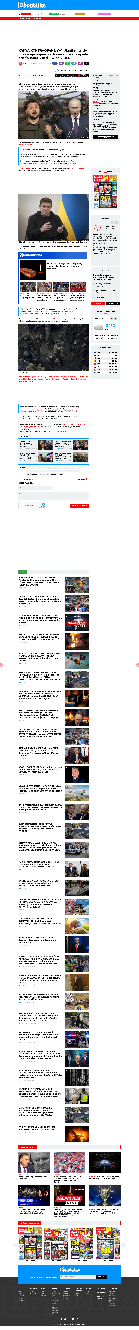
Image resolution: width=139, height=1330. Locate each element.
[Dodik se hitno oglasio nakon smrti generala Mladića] (34, 1162)
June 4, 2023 (65, 314)
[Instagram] (80, 63)
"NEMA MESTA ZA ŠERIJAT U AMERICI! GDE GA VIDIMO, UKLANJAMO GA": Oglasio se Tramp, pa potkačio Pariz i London (38, 751)
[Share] (66, 578)
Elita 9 (77, 1293)
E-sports (55, 1310)
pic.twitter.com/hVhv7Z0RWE (31, 411)
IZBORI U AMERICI (25, 18)
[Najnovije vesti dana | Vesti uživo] (54, 14)
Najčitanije (113, 76)
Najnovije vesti (27, 1147)
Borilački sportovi (55, 1301)
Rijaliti (65, 1293)
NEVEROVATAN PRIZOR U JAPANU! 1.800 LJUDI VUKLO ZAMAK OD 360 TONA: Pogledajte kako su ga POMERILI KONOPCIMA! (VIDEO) (40, 903)
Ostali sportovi (55, 1306)
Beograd (21, 1293)
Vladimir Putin (44, 474)
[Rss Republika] (69, 1319)
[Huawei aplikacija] (83, 76)
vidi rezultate (113, 303)
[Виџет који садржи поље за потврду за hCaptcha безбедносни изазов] (32, 505)
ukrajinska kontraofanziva (53, 468)
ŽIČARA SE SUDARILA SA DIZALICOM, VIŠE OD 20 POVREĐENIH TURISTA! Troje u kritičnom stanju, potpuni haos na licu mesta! (40, 619)
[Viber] (61, 63)
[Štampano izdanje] (30, 1243)
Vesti (34, 14)
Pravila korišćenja (111, 1294)
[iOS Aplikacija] (71, 76)
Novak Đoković (24, 293)
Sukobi (41, 18)
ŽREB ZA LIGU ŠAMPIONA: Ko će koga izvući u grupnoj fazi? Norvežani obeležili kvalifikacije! (104, 1211)
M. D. (30, 64)
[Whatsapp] (67, 63)
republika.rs (67, 1324)
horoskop (105, 218)
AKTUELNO (50, 261)
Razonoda (66, 1298)
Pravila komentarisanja (113, 1297)
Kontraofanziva (70, 468)
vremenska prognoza (105, 312)
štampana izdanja (31, 1223)
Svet (88, 14)
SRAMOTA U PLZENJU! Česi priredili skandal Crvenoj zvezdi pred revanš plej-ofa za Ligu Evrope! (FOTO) (77, 298)
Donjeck (53, 474)
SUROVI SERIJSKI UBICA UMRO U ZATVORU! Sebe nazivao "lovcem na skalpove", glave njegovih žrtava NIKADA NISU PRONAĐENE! (40, 1074)
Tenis (54, 1298)
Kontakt (111, 1300)
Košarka (55, 1297)
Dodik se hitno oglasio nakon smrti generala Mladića (104, 84)
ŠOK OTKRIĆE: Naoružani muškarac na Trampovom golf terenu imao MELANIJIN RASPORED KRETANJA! (38, 864)
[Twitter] (86, 63)
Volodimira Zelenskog (77, 168)
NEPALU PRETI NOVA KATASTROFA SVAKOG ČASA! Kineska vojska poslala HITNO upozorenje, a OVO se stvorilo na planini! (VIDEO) (39, 600)
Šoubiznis (57, 1207)
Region (35, 18)
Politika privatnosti (112, 1304)
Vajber (36, 427)
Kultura (65, 1297)
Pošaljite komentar (79, 506)
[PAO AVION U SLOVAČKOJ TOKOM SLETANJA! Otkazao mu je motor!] (77, 1134)
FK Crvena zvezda (75, 293)
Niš (96, 319)
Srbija (20, 1292)
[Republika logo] (32, 5)
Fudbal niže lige (56, 1294)
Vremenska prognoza (22, 1299)
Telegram (29, 427)
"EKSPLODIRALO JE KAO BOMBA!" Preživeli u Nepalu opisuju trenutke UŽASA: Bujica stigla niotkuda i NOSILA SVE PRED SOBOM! (39, 581)
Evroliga (55, 1312)
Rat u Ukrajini (31, 468)
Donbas (61, 474)
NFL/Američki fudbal (59, 293)
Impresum (112, 1292)
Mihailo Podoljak (24, 168)
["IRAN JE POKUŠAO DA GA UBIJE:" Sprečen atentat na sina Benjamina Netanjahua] (77, 944)
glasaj (98, 303)
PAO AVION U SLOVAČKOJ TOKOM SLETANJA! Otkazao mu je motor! (36, 1128)
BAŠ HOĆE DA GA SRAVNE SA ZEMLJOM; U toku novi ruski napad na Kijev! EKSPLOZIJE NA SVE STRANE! (39, 883)
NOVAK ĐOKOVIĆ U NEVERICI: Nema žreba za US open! (27, 297)
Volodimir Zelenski (72, 471)
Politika (21, 1174)
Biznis (88, 1288)
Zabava (94, 14)
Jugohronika (34, 1293)
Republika (112, 1288)
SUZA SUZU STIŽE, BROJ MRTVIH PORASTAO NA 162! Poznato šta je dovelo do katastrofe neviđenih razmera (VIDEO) (40, 827)
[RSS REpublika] (73, 1319)
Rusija (79, 468)
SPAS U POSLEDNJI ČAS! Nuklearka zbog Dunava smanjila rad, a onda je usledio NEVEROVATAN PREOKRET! (40, 769)
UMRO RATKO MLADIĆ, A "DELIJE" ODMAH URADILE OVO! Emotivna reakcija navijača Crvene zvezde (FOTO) (105, 93)
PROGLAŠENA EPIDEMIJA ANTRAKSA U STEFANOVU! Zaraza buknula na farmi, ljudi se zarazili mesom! (39, 996)
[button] (112, 222)
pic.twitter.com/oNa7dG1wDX (31, 314)
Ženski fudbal (41, 293)
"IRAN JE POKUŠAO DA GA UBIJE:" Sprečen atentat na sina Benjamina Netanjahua (37, 940)
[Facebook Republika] (62, 1319)
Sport (55, 1288)
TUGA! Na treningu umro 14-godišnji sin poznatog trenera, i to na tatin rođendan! (65, 266)
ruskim (38, 171)
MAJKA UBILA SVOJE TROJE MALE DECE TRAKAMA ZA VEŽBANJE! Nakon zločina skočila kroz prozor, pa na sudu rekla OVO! (39, 979)
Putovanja (102, 1288)
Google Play (51, 431)
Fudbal (54, 1292)
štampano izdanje (105, 171)
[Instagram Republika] (77, 1319)
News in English (100, 1298)
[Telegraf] (74, 63)
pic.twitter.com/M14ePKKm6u (31, 163)
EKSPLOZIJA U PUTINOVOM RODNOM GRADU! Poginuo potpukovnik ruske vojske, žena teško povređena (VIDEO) (38, 636)
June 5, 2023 (72, 163)
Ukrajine (56, 319)
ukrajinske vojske (25, 144)
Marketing (112, 1302)
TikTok (22, 427)
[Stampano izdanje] (105, 191)
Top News (101, 1293)
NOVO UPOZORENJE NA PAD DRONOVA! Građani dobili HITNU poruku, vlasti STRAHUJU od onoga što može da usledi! (40, 788)
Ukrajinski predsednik (57, 471)
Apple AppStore (63, 431)
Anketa (105, 270)
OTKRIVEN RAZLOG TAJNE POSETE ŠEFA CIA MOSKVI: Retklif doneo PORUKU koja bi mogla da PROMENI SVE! (40, 807)
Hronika (71, 14)
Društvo (21, 1297)
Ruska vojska (44, 471)
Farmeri (77, 1295)
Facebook (66, 424)
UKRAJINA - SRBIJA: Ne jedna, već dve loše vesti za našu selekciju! (105, 103)
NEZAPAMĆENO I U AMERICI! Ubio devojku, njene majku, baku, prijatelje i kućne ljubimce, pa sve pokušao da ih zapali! (38, 1036)
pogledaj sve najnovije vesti (105, 137)
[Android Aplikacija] (60, 76)
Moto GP (55, 1304)
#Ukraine (64, 311)
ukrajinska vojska (32, 471)
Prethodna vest (28, 479)
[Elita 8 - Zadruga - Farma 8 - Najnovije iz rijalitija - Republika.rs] (104, 14)
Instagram (75, 424)
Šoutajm (55, 1309)
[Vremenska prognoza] (99, 327)
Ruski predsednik (32, 474)
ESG (87, 1293)
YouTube (83, 424)
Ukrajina (40, 468)
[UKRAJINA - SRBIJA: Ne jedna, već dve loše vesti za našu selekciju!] (105, 1162)
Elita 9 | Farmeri (78, 1289)
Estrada (65, 1292)
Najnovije (97, 76)
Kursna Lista (105, 347)
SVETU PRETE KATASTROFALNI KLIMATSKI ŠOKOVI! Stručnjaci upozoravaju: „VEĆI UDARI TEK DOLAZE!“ (40, 921)
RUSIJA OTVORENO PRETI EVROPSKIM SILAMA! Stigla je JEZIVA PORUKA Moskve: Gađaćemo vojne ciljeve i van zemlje (39, 657)
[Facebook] (55, 63)
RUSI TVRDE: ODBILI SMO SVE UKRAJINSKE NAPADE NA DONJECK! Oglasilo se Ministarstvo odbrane (63, 456)
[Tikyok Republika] (65, 1319)
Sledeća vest (81, 479)
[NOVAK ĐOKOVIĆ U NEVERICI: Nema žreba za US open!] (28, 287)
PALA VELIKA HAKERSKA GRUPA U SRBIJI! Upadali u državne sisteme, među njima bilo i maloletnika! (105, 114)
